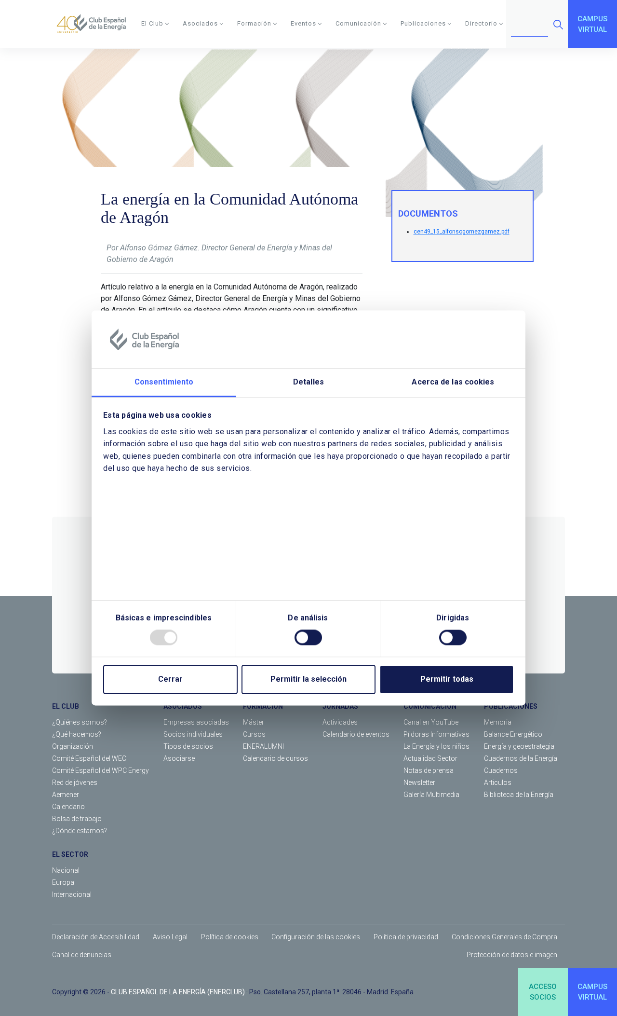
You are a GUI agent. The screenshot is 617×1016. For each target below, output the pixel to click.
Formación (254, 23)
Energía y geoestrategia (519, 746)
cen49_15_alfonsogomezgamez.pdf (462, 231)
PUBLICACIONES (510, 706)
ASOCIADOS (182, 706)
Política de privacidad (406, 937)
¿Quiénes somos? (79, 722)
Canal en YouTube (430, 722)
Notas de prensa (428, 770)
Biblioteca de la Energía (518, 794)
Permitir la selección (308, 679)
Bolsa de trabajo (77, 819)
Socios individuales (193, 734)
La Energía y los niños (436, 746)
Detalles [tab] (308, 381)
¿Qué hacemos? (76, 734)
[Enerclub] (94, 24)
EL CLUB (65, 706)
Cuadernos (501, 770)
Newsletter (419, 782)
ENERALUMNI (263, 746)
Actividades (340, 722)
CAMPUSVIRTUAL (592, 24)
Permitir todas (446, 679)
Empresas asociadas (196, 722)
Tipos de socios (188, 746)
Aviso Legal (170, 937)
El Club (152, 23)
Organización (72, 746)
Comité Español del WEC (89, 758)
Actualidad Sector (430, 758)
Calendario (68, 806)
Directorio (481, 23)
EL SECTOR (70, 854)
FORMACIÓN (263, 706)
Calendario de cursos (275, 758)
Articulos (497, 782)
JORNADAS (340, 706)
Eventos (303, 23)
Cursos (254, 734)
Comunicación (358, 23)
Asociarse (179, 758)
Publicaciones (423, 23)
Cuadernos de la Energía (520, 758)
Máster (253, 722)
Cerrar (170, 679)
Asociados (200, 23)
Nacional (66, 870)
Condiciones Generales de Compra (504, 937)
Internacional (72, 894)
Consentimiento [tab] (163, 381)
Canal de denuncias (81, 955)
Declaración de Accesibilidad (95, 937)
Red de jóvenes (74, 782)
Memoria (497, 722)
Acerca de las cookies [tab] (453, 381)
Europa (63, 882)
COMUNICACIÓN (429, 706)
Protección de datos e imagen (512, 955)
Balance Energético (513, 734)
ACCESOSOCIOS (543, 992)
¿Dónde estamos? (79, 831)
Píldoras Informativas (436, 734)
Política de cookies (229, 937)
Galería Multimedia (431, 794)
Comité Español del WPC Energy (100, 770)
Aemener (65, 794)
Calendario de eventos (355, 734)
